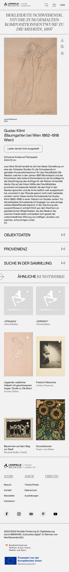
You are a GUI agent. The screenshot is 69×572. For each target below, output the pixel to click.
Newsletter (9, 495)
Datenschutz (31, 490)
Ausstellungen (32, 495)
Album (29, 476)
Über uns (51, 476)
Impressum (9, 501)
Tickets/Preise (32, 484)
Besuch (8, 484)
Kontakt (8, 490)
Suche (8, 476)
